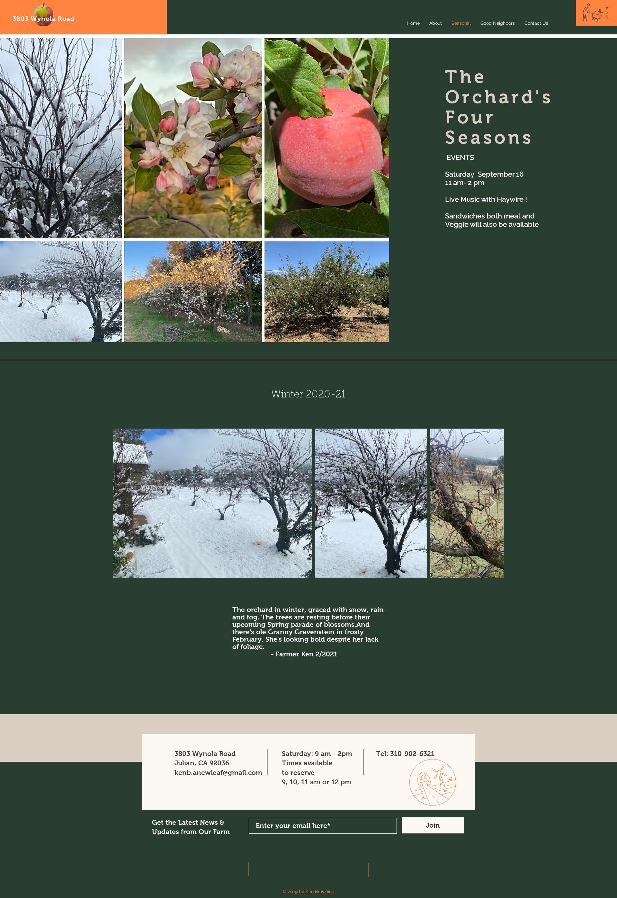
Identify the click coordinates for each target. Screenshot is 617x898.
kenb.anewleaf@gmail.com (218, 772)
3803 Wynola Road (44, 18)
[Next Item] (492, 503)
